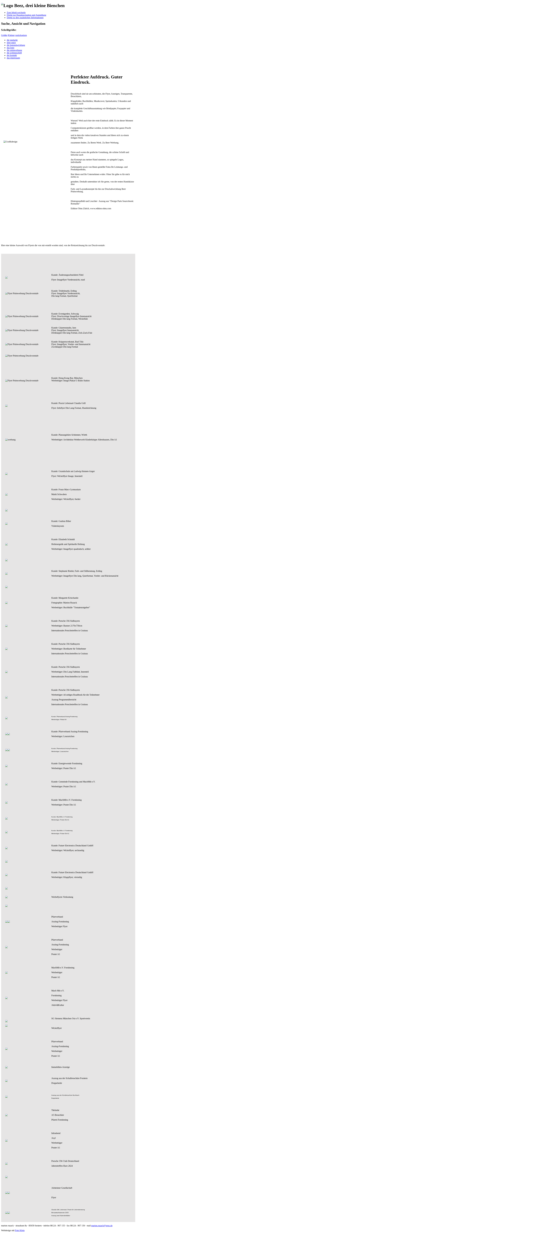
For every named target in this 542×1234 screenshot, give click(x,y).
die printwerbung (14, 50)
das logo (10, 47)
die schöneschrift (14, 53)
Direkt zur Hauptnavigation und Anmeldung (26, 15)
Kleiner (11, 35)
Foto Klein (20, 1230)
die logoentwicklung (16, 45)
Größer (4, 35)
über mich (11, 42)
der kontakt (12, 55)
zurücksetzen (21, 35)
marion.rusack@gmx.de (101, 1225)
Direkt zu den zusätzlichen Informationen (25, 17)
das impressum (13, 58)
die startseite (12, 40)
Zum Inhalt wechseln (16, 12)
